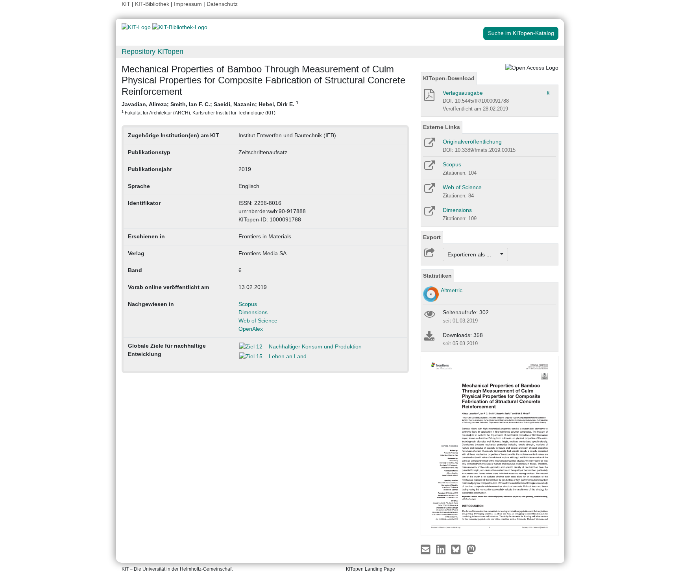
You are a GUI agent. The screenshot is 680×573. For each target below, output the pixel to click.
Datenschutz (222, 4)
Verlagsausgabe (463, 93)
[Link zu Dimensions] (429, 213)
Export (432, 237)
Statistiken (437, 276)
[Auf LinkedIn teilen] (441, 549)
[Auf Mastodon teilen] (471, 549)
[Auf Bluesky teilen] (458, 549)
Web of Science (257, 320)
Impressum (188, 4)
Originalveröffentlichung (472, 141)
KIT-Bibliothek (153, 4)
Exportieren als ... (473, 254)
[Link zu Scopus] (429, 168)
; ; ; (210, 107)
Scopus (247, 304)
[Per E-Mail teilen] (426, 549)
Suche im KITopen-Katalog (521, 33)
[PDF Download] (428, 97)
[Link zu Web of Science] (429, 191)
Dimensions (253, 312)
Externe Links (441, 127)
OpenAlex (250, 329)
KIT (126, 4)
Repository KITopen (152, 51)
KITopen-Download (449, 78)
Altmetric (451, 290)
